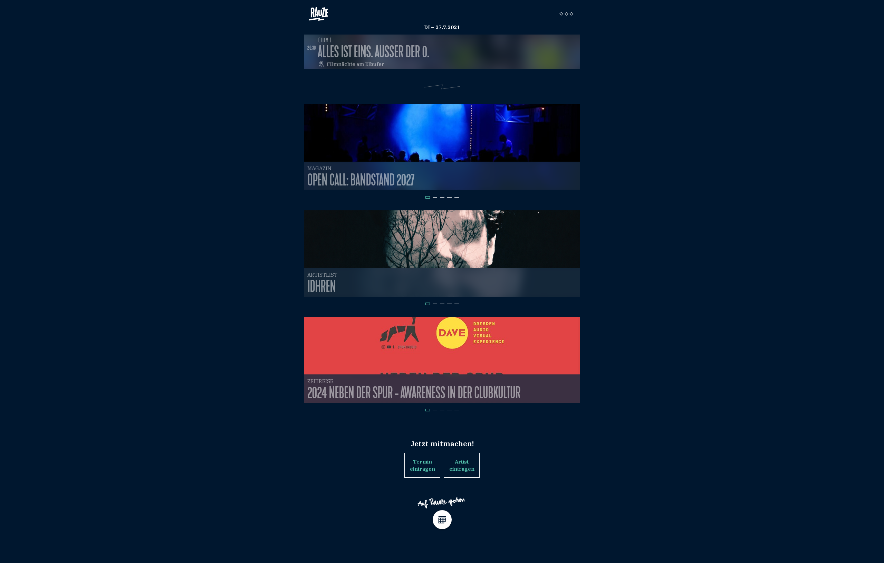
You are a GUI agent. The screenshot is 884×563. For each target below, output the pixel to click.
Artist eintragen (461, 465)
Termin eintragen (422, 465)
